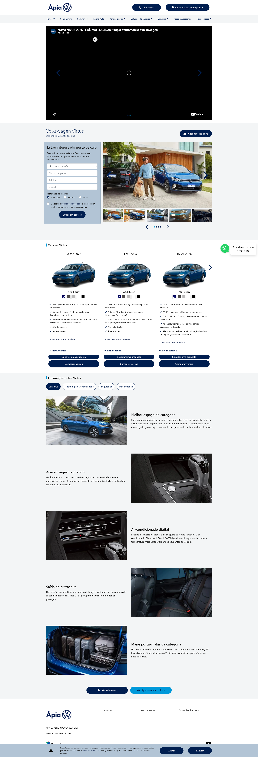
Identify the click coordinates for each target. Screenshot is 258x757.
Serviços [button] (162, 18)
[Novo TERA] (129, 73)
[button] (58, 73)
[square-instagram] (201, 743)
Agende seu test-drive (153, 690)
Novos (106, 710)
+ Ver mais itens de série (62, 339)
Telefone (71, 197)
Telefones (147, 7)
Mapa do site (146, 710)
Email (85, 197)
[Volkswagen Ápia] (60, 7)
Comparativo (66, 18)
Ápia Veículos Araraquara (188, 7)
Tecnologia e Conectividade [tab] (80, 386)
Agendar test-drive (197, 133)
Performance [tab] (126, 386)
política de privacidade (91, 750)
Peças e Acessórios (182, 18)
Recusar (200, 750)
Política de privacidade (189, 710)
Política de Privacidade (71, 203)
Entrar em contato (72, 214)
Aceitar (171, 750)
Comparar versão (74, 363)
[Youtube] (208, 743)
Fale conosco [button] (203, 18)
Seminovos (82, 18)
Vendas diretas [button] (117, 18)
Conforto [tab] (53, 386)
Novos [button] (50, 18)
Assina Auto (98, 18)
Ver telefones (108, 690)
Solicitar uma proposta (74, 356)
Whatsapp (55, 197)
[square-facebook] (195, 743)
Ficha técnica (59, 350)
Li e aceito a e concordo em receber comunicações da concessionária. (73, 205)
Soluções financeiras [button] (141, 18)
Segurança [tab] (106, 386)
